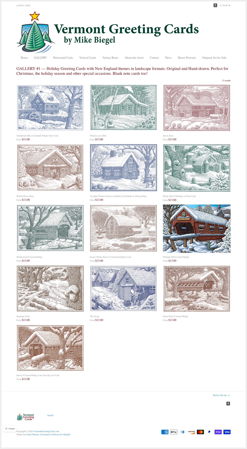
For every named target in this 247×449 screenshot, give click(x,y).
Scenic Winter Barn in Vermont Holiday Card (110, 256)
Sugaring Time (23, 316)
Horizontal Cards (63, 57)
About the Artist (134, 57)
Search (50, 415)
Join (27, 5)
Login (20, 5)
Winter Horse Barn (25, 195)
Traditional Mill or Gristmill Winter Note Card (37, 135)
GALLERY (40, 57)
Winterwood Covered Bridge (29, 256)
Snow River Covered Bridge (175, 316)
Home (24, 57)
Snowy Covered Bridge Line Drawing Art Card (37, 375)
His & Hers (168, 135)
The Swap (94, 316)
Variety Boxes (110, 57)
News (168, 57)
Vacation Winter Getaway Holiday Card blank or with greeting (118, 195)
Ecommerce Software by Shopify (55, 434)
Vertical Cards (87, 57)
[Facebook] (215, 5)
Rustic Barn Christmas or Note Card (179, 195)
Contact (154, 57)
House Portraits (187, 57)
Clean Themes (32, 434)
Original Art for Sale (214, 57)
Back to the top (220, 395)
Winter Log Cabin (98, 135)
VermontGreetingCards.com (46, 431)
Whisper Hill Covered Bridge (176, 256)
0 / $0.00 (224, 5)
